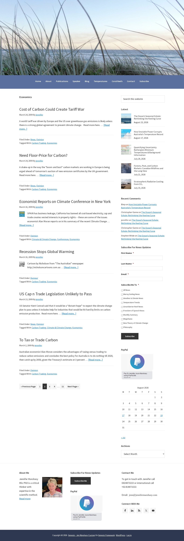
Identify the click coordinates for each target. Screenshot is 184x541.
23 (161, 415)
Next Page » (73, 387)
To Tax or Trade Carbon (38, 339)
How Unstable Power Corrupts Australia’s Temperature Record (148, 133)
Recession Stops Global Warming (46, 251)
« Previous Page (28, 387)
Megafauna (127, 319)
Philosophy (127, 327)
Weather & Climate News (133, 298)
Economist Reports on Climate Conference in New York (65, 201)
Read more (24, 498)
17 (123, 415)
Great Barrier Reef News (133, 306)
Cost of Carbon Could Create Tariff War (51, 109)
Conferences (63, 239)
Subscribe (129, 336)
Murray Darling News (131, 294)
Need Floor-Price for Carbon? (43, 155)
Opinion (40, 139)
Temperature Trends (131, 302)
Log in (129, 535)
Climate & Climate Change (44, 239)
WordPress (120, 535)
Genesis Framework (106, 535)
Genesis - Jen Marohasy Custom (81, 535)
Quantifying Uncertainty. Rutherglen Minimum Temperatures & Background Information (147, 151)
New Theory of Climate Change (135, 323)
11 (63, 386)
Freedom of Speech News (133, 310)
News (32, 139)
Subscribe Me (80, 480)
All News (126, 290)
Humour (34, 278)
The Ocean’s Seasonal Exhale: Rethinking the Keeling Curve (147, 117)
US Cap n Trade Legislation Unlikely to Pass (55, 293)
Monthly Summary (130, 315)
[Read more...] (46, 175)
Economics (52, 143)
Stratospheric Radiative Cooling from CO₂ (148, 182)
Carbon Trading (39, 143)
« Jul (123, 437)
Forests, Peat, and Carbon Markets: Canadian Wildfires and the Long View (148, 168)
